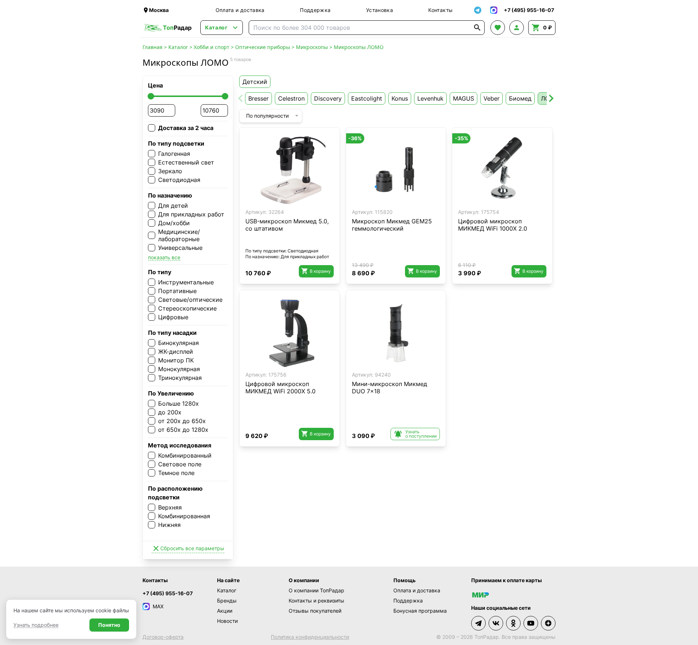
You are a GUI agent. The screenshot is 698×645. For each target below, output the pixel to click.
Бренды (227, 600)
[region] (289, 169)
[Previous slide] (241, 98)
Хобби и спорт (211, 47)
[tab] (279, 200)
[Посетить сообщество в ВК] (496, 623)
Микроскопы (312, 47)
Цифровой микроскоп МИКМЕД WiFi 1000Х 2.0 (492, 225)
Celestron (291, 98)
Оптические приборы (262, 47)
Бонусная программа (420, 611)
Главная (153, 47)
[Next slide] (551, 98)
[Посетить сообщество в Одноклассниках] (513, 623)
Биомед (520, 98)
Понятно (109, 625)
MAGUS (463, 98)
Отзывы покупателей (315, 611)
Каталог (178, 47)
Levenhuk (430, 98)
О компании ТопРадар (316, 590)
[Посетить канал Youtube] (531, 623)
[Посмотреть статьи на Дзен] (548, 623)
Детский (254, 81)
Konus (400, 98)
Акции (224, 611)
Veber (492, 98)
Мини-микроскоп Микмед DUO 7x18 (389, 387)
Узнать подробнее (36, 625)
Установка (379, 10)
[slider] (151, 96)
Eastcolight (366, 98)
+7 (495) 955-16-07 (168, 593)
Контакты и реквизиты (316, 600)
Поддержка (315, 10)
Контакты (440, 10)
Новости (227, 621)
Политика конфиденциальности (310, 637)
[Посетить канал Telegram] (478, 623)
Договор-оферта (163, 637)
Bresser (258, 98)
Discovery (328, 98)
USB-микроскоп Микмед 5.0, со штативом (287, 225)
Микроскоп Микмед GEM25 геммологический (392, 225)
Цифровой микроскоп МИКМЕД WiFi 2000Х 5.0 (280, 387)
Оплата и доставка (240, 10)
